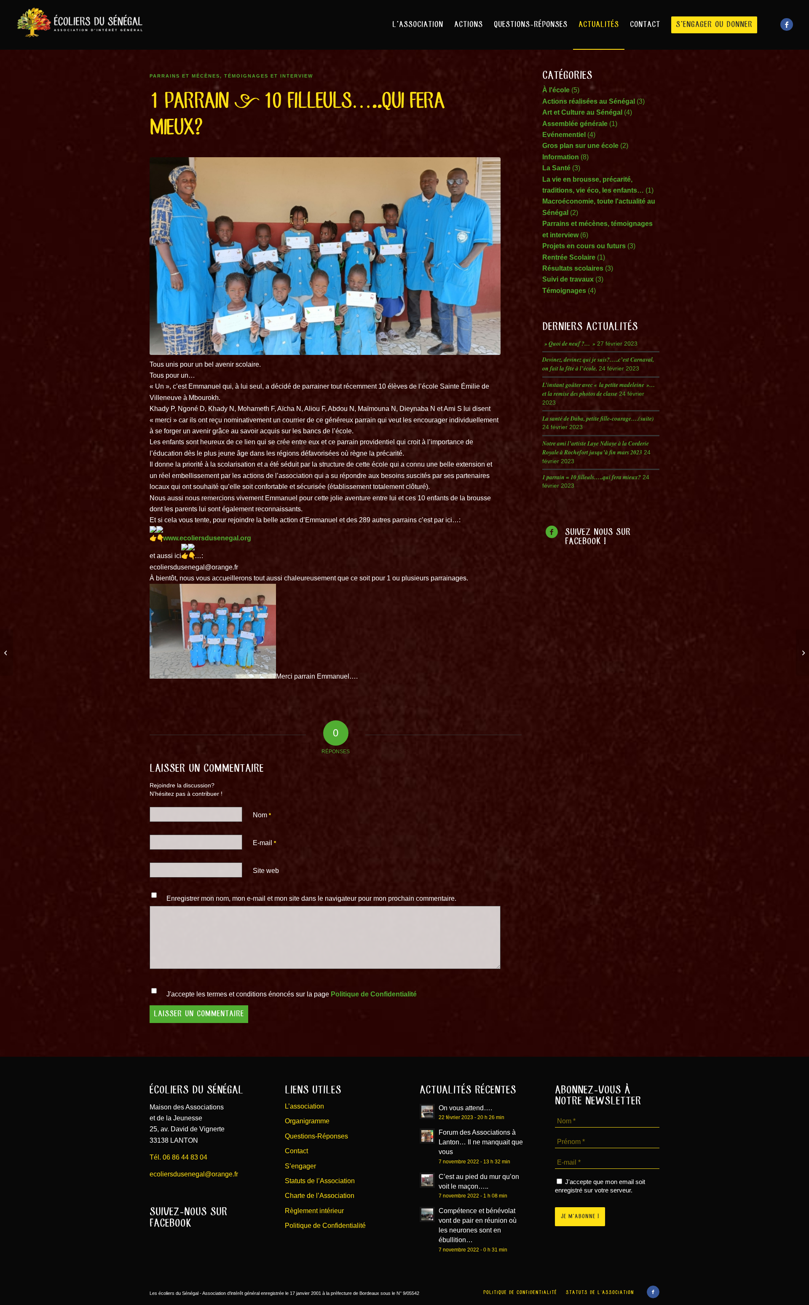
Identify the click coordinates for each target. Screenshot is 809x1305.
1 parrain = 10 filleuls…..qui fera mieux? (591, 477)
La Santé (556, 168)
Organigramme (307, 1121)
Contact (296, 1151)
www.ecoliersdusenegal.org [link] (207, 538)
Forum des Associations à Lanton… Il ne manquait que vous (481, 1142)
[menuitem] (418, 24)
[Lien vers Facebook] (786, 24)
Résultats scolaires (572, 268)
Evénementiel (564, 134)
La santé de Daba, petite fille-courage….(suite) (598, 418)
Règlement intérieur (314, 1210)
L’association (304, 1106)
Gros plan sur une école (580, 145)
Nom (262, 815)
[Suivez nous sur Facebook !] (551, 532)
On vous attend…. (465, 1108)
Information (560, 157)
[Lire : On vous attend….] (427, 1111)
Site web (266, 870)
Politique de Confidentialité (374, 994)
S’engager (300, 1166)
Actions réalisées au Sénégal (588, 101)
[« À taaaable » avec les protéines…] (6, 652)
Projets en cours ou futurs (584, 246)
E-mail (264, 842)
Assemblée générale (575, 123)
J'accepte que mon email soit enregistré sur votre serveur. (600, 1186)
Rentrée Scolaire (568, 257)
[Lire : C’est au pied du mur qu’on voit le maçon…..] (427, 1180)
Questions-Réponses (316, 1136)
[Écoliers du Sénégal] (79, 24)
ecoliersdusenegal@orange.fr (194, 1174)
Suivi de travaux (568, 279)
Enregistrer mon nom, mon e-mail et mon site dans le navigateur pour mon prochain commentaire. (311, 898)
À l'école (556, 90)
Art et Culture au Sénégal (582, 112)
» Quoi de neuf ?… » (568, 343)
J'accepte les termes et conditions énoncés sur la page (291, 994)
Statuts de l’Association (320, 1180)
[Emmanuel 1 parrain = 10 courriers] (325, 255)
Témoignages (564, 290)
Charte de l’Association (319, 1195)
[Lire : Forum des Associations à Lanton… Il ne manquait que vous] (427, 1136)
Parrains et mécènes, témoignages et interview (231, 75)
